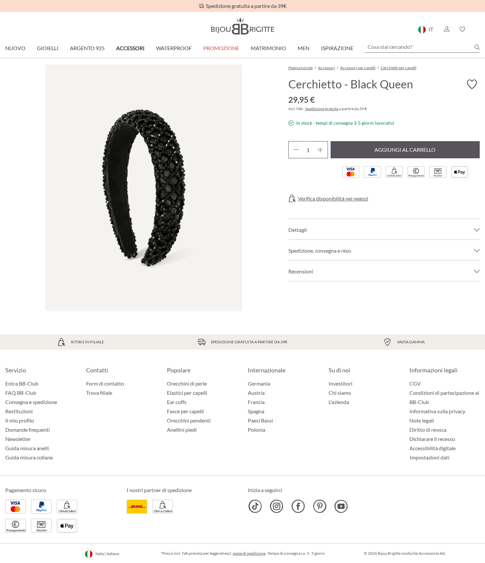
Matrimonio (268, 48)
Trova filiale (99, 393)
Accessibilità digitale (432, 448)
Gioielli (47, 48)
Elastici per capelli (187, 393)
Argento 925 (87, 48)
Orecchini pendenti (188, 420)
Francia (256, 402)
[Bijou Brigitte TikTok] (255, 506)
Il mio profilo (19, 420)
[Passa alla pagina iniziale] (242, 26)
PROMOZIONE (221, 48)
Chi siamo (340, 393)
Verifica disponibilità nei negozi (333, 199)
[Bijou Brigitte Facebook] (298, 506)
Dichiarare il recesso (432, 439)
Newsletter (18, 439)
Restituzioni (19, 411)
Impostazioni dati (429, 457)
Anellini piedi (182, 429)
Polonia (256, 429)
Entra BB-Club (21, 383)
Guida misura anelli (27, 448)
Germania (259, 383)
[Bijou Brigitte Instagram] (276, 506)
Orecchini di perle (187, 383)
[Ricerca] (477, 47)
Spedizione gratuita (322, 108)
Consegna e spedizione (31, 402)
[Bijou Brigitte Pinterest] (319, 506)
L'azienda (339, 402)
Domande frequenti (27, 429)
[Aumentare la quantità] (320, 149)
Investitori (340, 383)
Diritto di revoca (427, 429)
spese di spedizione (249, 553)
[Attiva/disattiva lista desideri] (472, 84)
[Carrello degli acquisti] (477, 29)
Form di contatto (105, 383)
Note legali (421, 420)
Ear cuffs (176, 402)
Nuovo (15, 48)
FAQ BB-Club (20, 393)
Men (303, 48)
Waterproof (174, 48)
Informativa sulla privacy (437, 411)
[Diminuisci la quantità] (296, 149)
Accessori (130, 48)
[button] (446, 29)
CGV (415, 383)
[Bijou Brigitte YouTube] (341, 506)
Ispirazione (337, 48)
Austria (256, 393)
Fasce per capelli (185, 411)
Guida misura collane (29, 457)
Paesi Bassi (260, 420)
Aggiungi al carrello (405, 149)
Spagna (256, 411)
